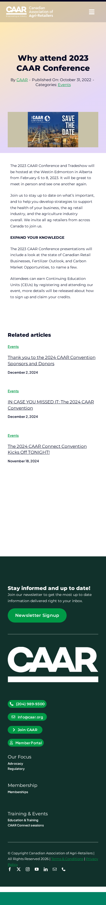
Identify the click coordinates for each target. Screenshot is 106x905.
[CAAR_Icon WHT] (53, 648)
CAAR (22, 79)
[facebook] (10, 869)
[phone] (64, 869)
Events (64, 84)
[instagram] (28, 869)
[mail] (55, 869)
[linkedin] (46, 869)
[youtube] (37, 869)
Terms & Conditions (67, 859)
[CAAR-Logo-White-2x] (29, 8)
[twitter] (19, 869)
